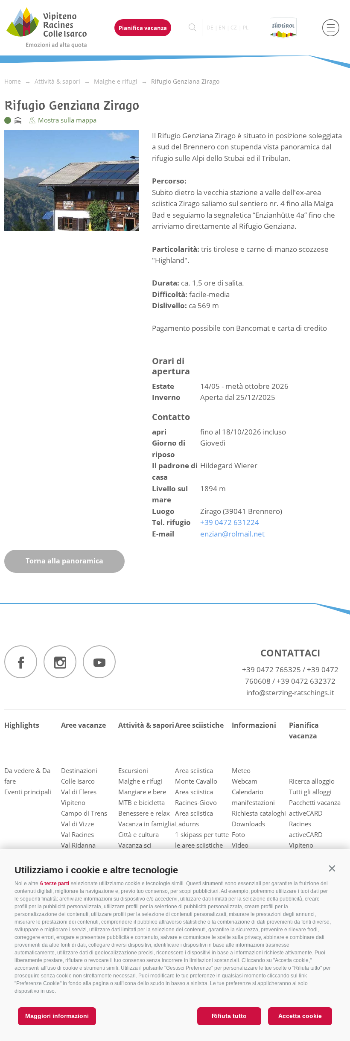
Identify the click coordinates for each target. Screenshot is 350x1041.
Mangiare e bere (142, 791)
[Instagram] (60, 661)
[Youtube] (99, 661)
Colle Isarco (78, 781)
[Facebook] (20, 661)
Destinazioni (79, 770)
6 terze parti (54, 883)
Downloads (248, 823)
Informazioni (254, 725)
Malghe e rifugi (140, 781)
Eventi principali (27, 791)
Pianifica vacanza (143, 28)
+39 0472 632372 (306, 681)
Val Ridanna (78, 845)
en (222, 27)
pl (245, 27)
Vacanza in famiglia (146, 823)
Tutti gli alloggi (310, 791)
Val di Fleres (78, 791)
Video (240, 845)
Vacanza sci (135, 845)
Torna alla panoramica (64, 561)
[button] (331, 868)
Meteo (241, 770)
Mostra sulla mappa (66, 120)
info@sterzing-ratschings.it (290, 692)
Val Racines (77, 834)
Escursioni (133, 770)
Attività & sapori (146, 725)
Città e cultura (138, 834)
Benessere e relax (144, 813)
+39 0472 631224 (229, 522)
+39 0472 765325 (271, 669)
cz (233, 27)
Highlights (21, 725)
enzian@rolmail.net (232, 534)
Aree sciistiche (199, 725)
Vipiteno (73, 802)
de (210, 27)
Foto (238, 834)
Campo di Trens (84, 813)
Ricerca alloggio (312, 781)
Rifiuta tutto (229, 1015)
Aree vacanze (83, 725)
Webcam (244, 781)
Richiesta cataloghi (259, 813)
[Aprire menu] (330, 27)
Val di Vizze (77, 823)
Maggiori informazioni (57, 1015)
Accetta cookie (300, 1015)
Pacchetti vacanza (315, 802)
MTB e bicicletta (141, 802)
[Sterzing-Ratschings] (54, 27)
